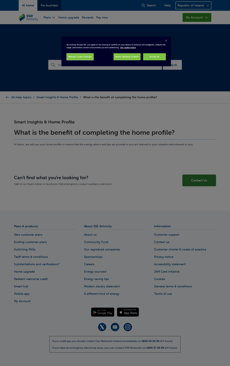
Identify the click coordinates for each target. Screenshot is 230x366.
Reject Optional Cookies (127, 56)
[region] (116, 51)
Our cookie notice (128, 47)
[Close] (166, 40)
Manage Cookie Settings (80, 56)
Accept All (154, 56)
